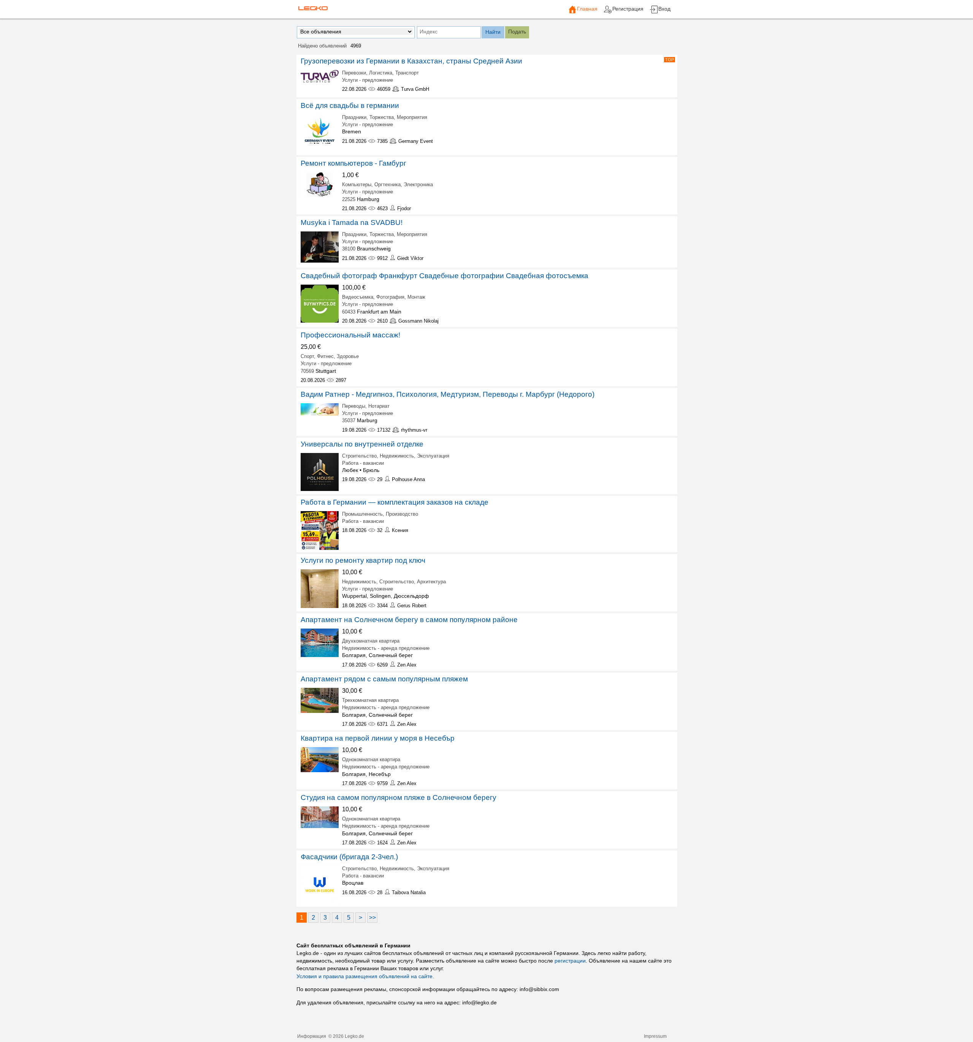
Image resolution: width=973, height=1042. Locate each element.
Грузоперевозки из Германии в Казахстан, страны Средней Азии (411, 61)
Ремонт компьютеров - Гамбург (353, 163)
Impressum (655, 1036)
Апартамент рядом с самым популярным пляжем (384, 679)
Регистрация (627, 9)
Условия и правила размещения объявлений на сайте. (365, 976)
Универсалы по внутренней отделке (362, 444)
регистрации (570, 961)
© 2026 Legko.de (346, 1036)
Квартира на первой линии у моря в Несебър (378, 738)
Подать (517, 32)
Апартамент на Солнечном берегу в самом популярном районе (409, 620)
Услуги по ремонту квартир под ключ (363, 560)
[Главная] (572, 12)
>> (372, 917)
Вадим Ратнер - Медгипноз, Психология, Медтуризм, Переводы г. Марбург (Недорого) (447, 394)
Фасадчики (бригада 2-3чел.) (349, 857)
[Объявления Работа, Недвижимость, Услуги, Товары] (312, 8)
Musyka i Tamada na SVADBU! (352, 222)
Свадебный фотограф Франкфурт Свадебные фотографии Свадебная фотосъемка (444, 276)
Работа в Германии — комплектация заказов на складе (394, 502)
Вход (664, 9)
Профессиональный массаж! (350, 335)
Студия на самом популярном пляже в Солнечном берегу (398, 797)
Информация (311, 1036)
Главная (587, 9)
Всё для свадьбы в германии (350, 105)
